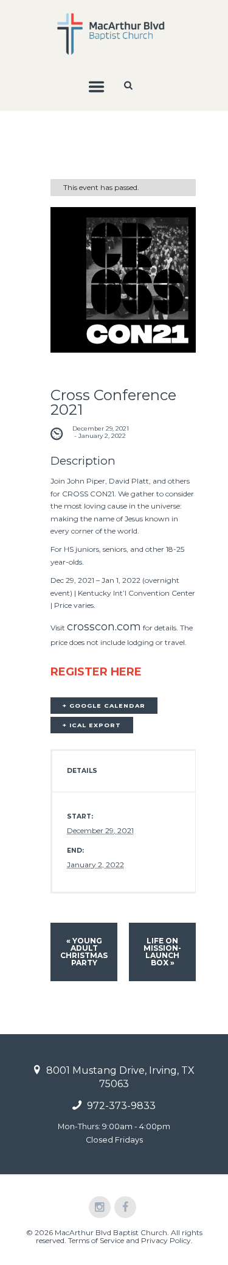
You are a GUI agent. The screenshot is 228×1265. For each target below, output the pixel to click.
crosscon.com (104, 626)
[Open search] (129, 85)
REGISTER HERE (96, 671)
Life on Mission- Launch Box (162, 951)
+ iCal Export (92, 725)
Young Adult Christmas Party (84, 951)
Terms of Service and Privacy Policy (129, 1240)
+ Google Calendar (104, 705)
